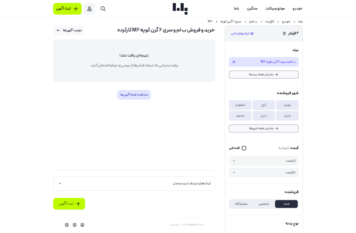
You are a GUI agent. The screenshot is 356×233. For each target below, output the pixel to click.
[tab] (286, 204)
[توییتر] (75, 225)
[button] (287, 105)
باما (300, 21)
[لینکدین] (82, 225)
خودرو (286, 21)
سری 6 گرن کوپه (230, 21)
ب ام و (253, 21)
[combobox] (68, 30)
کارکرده (269, 21)
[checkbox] (238, 148)
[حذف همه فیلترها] (284, 34)
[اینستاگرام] (67, 225)
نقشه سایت (174, 225)
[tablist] (264, 204)
